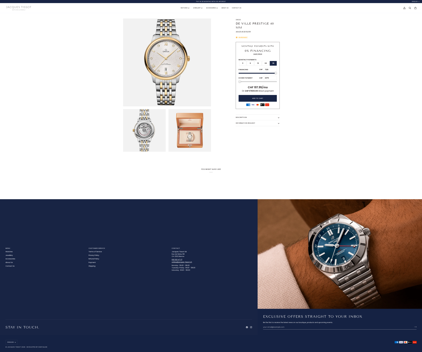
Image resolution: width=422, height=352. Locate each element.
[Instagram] (251, 327)
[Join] (415, 327)
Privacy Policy (94, 255)
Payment (92, 262)
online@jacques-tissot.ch (182, 262)
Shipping (92, 266)
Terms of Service (95, 252)
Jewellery (9, 255)
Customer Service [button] (97, 248)
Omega (238, 20)
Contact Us (10, 266)
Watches (9, 252)
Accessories (10, 259)
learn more (257, 54)
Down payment (246, 78)
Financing (243, 69)
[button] (185, 8)
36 (273, 63)
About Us (9, 262)
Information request (245, 123)
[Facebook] (247, 327)
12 (258, 63)
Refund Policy (94, 259)
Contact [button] (176, 248)
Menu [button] (7, 248)
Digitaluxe (42, 347)
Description (241, 117)
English (415, 1)
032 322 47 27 (177, 260)
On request (243, 37)
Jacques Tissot (14, 347)
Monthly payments (247, 60)
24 (266, 63)
